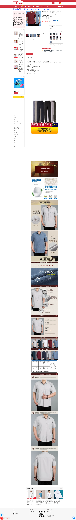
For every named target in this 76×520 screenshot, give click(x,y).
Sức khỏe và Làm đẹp (17, 125)
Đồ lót (22, 8)
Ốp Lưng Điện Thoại (16, 134)
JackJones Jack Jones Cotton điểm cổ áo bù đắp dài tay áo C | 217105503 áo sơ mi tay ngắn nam (49, 501)
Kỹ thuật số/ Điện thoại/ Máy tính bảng (18, 113)
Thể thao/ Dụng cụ (16, 110)
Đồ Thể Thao (50, 516)
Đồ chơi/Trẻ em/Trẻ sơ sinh (18, 104)
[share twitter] (55, 20)
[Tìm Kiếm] (53, 3)
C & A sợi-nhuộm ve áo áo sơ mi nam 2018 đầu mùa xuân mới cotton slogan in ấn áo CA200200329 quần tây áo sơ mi (20, 56)
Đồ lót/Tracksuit (16, 102)
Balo (14, 144)
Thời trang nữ (16, 98)
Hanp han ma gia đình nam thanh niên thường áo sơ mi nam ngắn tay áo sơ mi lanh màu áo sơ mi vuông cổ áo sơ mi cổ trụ (40, 501)
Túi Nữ (15, 138)
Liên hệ (47, 6)
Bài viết (42, 6)
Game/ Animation (16, 119)
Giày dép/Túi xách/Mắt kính (18, 106)
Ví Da (15, 136)
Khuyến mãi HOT (60, 6)
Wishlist (58, 0)
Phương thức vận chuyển (33, 513)
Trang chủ (16, 6)
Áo (24, 8)
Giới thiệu (32, 511)
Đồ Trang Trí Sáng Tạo (17, 130)
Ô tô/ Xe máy (16, 117)
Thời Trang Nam (36, 6)
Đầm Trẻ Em (15, 140)
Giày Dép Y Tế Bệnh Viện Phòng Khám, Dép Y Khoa (18, 128)
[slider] (43, 17)
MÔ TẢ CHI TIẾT (29, 54)
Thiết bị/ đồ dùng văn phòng (18, 123)
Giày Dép (21, 6)
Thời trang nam (19, 8)
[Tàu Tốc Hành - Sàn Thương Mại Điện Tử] (18, 2)
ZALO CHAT (40, 509)
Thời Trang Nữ (28, 6)
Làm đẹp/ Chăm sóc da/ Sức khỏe (18, 108)
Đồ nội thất (15, 115)
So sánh (62, 0)
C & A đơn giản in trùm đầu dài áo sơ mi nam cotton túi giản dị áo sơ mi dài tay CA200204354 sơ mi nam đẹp (31, 501)
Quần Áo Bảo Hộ (50, 512)
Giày (14, 142)
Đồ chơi (15, 146)
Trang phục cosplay (17, 132)
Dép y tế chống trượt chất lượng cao (18, 89)
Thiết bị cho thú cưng (17, 121)
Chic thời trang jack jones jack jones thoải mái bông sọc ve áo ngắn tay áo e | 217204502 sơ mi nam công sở (20, 61)
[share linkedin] (57, 20)
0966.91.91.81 (17, 513)
